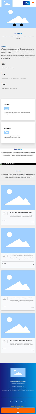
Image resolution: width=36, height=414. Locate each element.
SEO (25, 401)
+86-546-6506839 (15, 388)
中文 (28, 3)
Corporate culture (7, 128)
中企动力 (16, 406)
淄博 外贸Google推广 (21, 406)
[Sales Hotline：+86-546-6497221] (9, 410)
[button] (14, 25)
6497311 (25, 388)
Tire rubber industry (9, 163)
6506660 (21, 388)
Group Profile (6, 104)
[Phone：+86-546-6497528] (26, 410)
